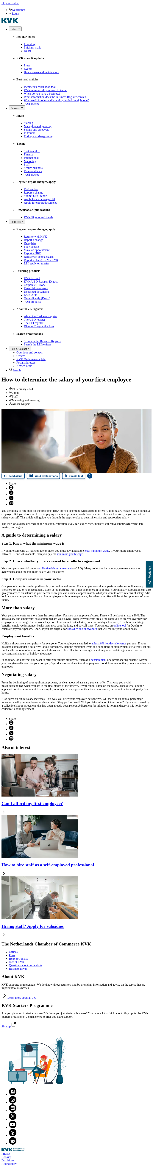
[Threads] (12, 1135)
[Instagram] (12, 1102)
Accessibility (9, 1163)
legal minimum (97, 550)
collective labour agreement (55, 568)
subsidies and (82, 628)
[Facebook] (12, 1094)
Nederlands (18, 9)
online (119, 625)
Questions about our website (25, 965)
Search (17, 370)
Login (15, 13)
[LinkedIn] (12, 1110)
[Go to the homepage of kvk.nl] (9, 21)
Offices (13, 951)
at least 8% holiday (108, 643)
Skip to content (10, 3)
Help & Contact (18, 958)
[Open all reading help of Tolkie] (89, 476)
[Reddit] (12, 1143)
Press (12, 955)
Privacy (5, 1153)
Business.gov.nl (18, 968)
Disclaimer (7, 1160)
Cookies (6, 1157)
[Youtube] (12, 1127)
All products (33, 301)
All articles (32, 103)
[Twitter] (12, 1119)
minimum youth (70, 554)
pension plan (98, 659)
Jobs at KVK (16, 962)
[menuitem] (80, 10)
